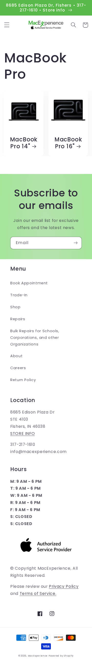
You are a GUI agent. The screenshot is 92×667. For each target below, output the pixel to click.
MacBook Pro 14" (24, 143)
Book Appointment (29, 283)
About (16, 355)
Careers (18, 367)
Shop (15, 307)
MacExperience (38, 655)
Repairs (17, 319)
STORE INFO (22, 433)
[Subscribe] (76, 243)
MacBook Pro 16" (68, 143)
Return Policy (23, 379)
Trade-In (19, 295)
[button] (7, 25)
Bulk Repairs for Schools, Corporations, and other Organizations (34, 337)
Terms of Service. (38, 593)
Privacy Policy (63, 586)
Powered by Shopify (61, 655)
